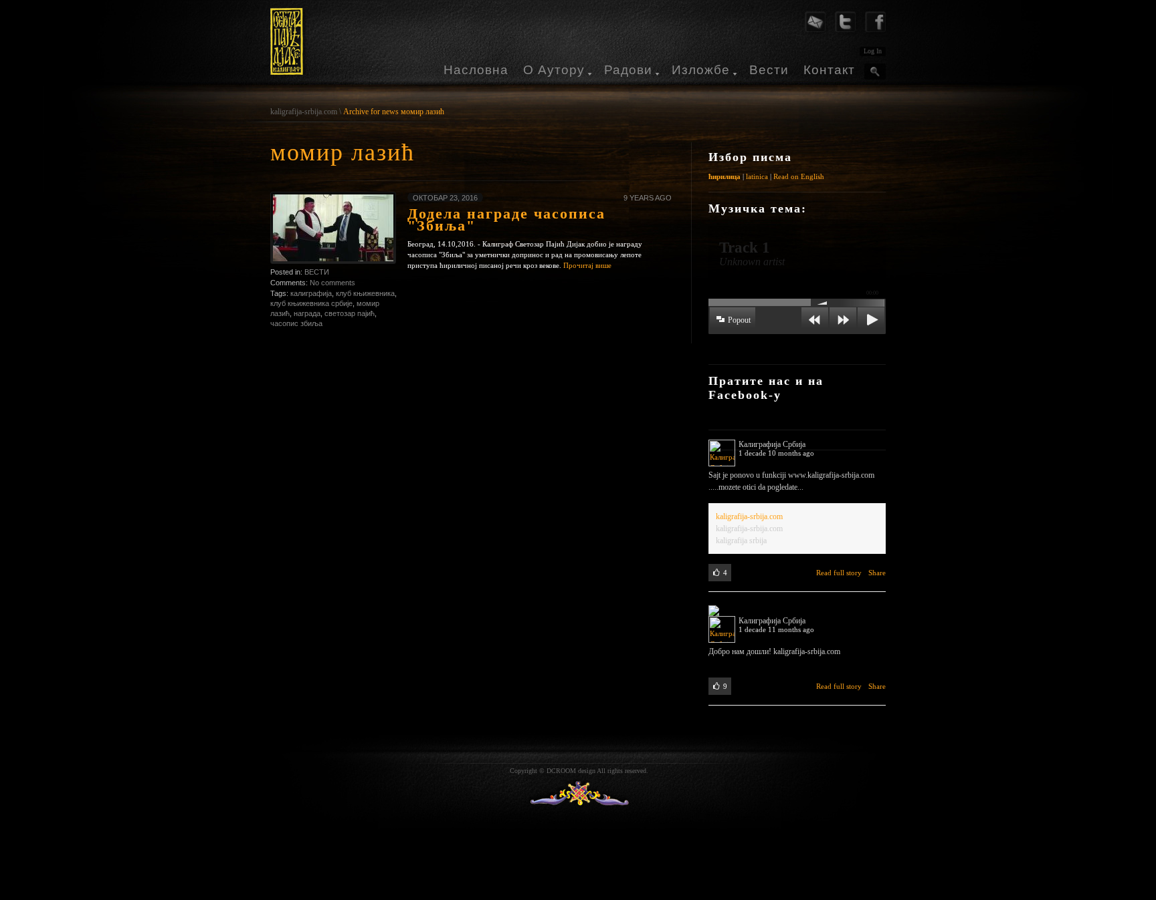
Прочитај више (587, 265)
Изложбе (701, 70)
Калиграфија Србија (772, 444)
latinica (757, 176)
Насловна (476, 70)
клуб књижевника (365, 293)
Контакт (829, 70)
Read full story (839, 573)
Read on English (798, 176)
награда (307, 313)
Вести (769, 70)
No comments (332, 283)
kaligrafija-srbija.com (303, 111)
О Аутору (554, 70)
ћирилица (724, 176)
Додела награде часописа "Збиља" (506, 219)
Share (877, 573)
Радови (628, 70)
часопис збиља (296, 323)
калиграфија (311, 293)
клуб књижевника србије (311, 303)
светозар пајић (349, 313)
